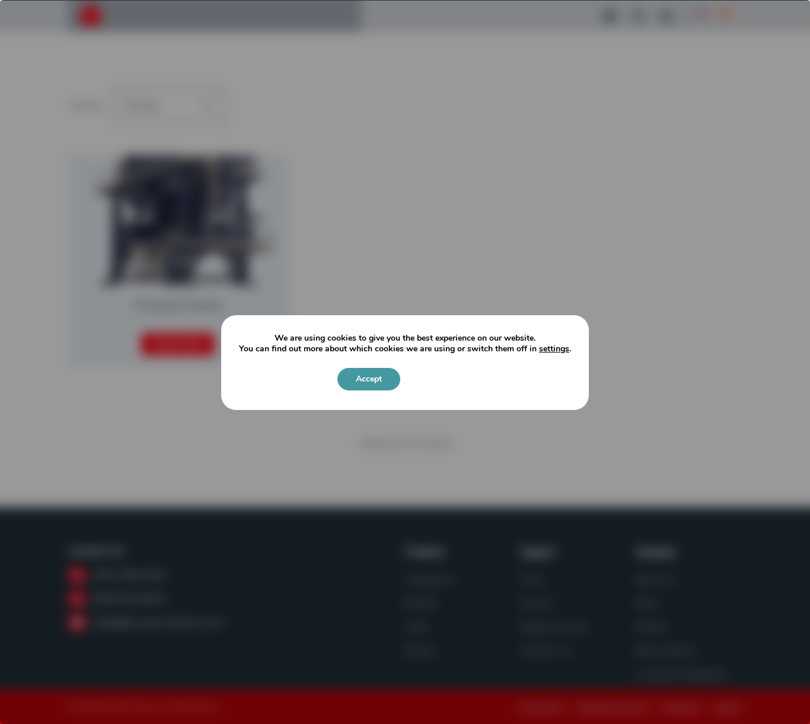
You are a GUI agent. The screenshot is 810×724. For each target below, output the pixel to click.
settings (554, 349)
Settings (439, 379)
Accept (369, 379)
